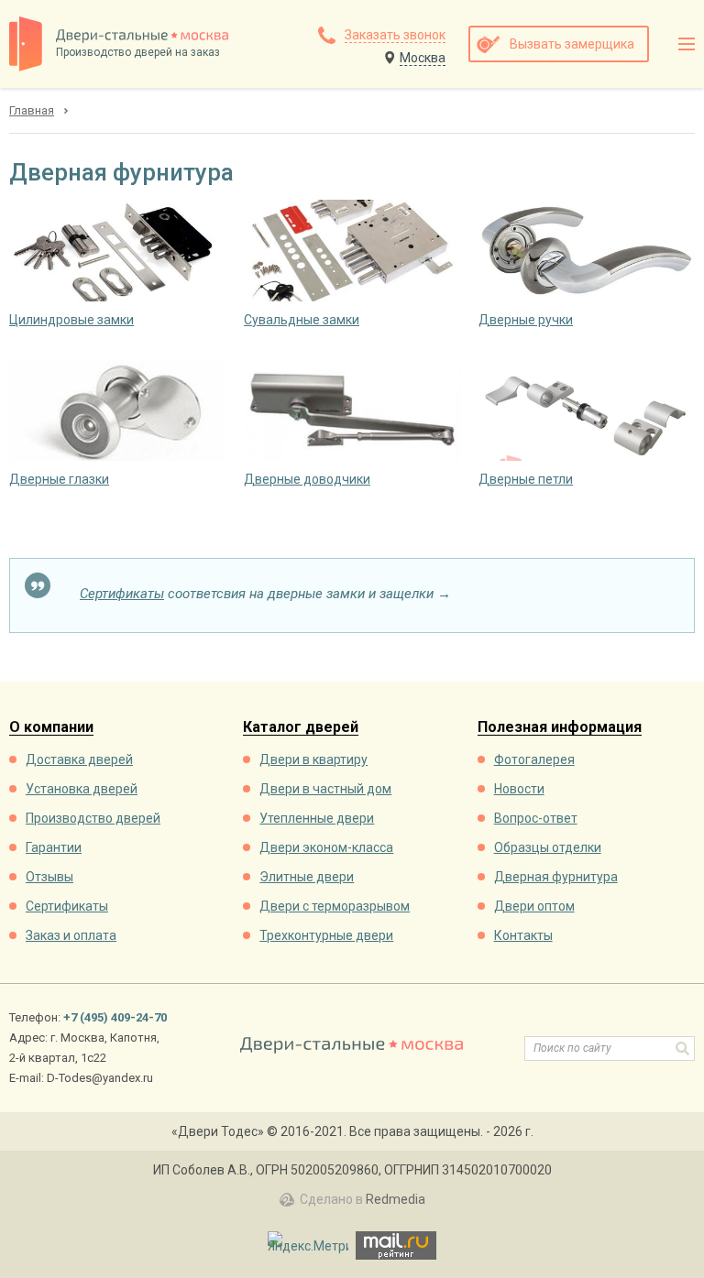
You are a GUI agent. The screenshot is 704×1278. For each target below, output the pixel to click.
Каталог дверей (300, 728)
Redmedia (395, 1199)
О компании (51, 728)
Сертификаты (122, 593)
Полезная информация (560, 728)
